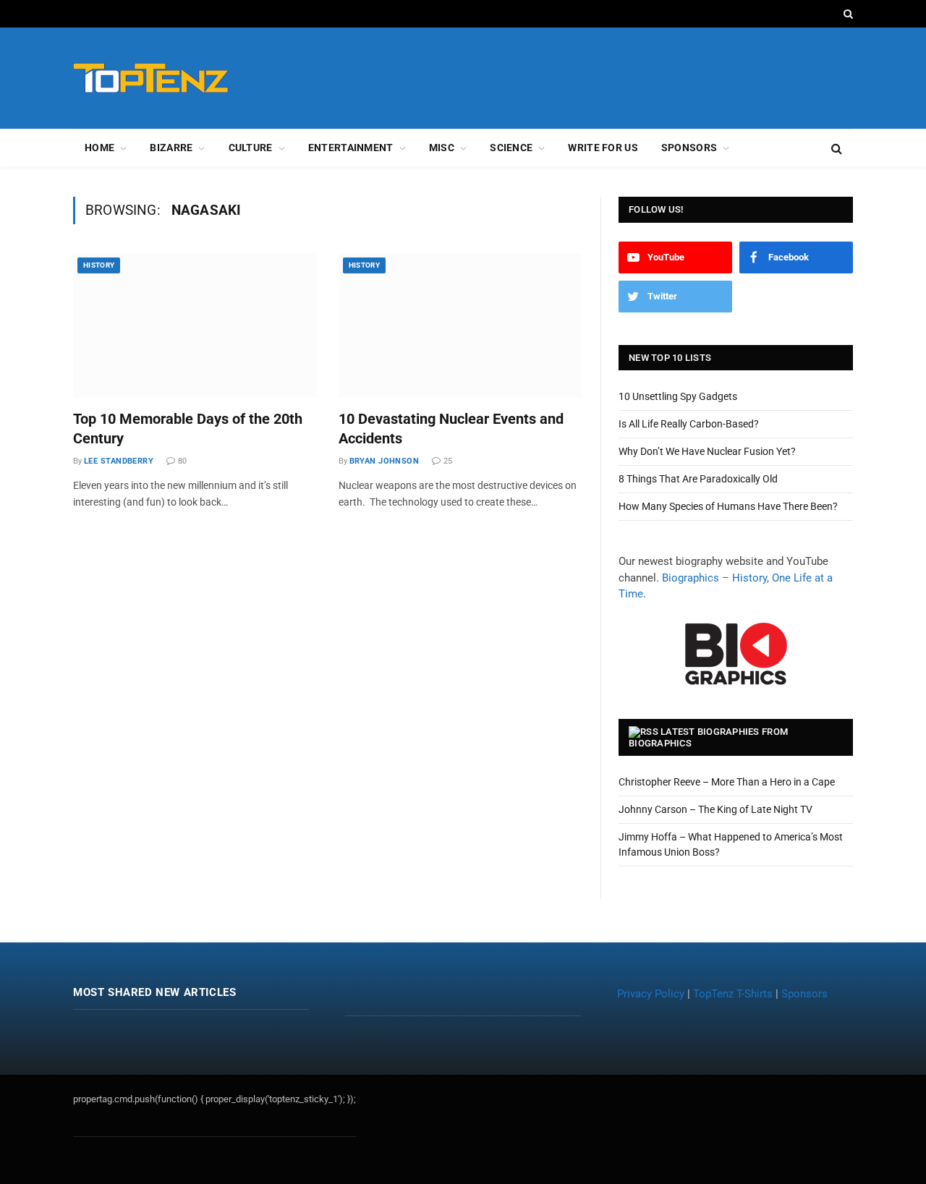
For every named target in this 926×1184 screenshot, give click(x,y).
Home (99, 147)
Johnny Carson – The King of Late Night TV (715, 809)
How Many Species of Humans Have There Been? (728, 506)
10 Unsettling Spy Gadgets (678, 396)
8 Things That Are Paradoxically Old (698, 479)
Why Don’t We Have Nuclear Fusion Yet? (707, 451)
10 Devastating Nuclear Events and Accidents (451, 428)
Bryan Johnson (384, 461)
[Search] (847, 13)
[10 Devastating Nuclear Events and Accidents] (460, 325)
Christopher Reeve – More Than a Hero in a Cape (727, 782)
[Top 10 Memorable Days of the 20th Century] (195, 325)
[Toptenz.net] (151, 78)
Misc (441, 147)
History (98, 265)
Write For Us (602, 147)
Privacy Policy (650, 993)
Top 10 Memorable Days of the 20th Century (187, 428)
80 (182, 461)
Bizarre (171, 147)
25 (447, 461)
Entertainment (351, 147)
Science (511, 147)
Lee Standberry (118, 461)
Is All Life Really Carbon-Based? (689, 424)
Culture (251, 147)
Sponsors (689, 147)
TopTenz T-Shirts (733, 993)
